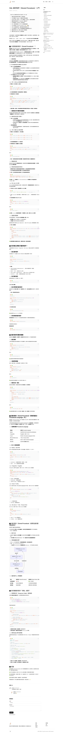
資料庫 (44, 7)
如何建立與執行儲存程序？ (47, 19)
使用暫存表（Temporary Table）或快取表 (48, 49)
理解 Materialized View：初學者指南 (18, 31)
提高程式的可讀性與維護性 (48, 15)
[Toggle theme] (10, 731)
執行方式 (45, 42)
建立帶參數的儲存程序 (47, 24)
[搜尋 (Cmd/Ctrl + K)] (53, 2)
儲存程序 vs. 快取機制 (47, 45)
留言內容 (10, 704)
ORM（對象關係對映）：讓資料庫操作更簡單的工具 (20, 26)
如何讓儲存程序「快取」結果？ (47, 47)
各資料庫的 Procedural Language (47, 37)
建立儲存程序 (46, 21)
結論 (44, 52)
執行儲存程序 (46, 22)
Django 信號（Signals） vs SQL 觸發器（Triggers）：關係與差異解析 (23, 19)
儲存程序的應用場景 (46, 27)
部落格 (50, 1)
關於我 (46, 1)
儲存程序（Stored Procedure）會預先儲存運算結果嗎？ (48, 41)
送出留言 (11, 712)
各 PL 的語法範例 (46, 38)
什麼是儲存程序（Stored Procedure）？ (47, 12)
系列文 (47, 725)
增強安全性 (45, 16)
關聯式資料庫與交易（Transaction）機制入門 (19, 21)
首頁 (43, 1)
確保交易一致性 (46, 31)
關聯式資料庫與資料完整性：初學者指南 (18, 16)
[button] (38, 86)
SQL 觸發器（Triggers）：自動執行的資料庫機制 (20, 18)
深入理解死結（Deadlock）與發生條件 (18, 22)
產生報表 (45, 28)
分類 (46, 724)
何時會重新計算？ (46, 44)
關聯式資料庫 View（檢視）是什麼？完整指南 (19, 29)
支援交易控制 (46, 18)
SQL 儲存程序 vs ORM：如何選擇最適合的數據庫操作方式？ (22, 28)
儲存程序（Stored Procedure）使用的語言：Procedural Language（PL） (48, 34)
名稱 (10, 701)
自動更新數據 (46, 30)
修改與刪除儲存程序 (47, 25)
